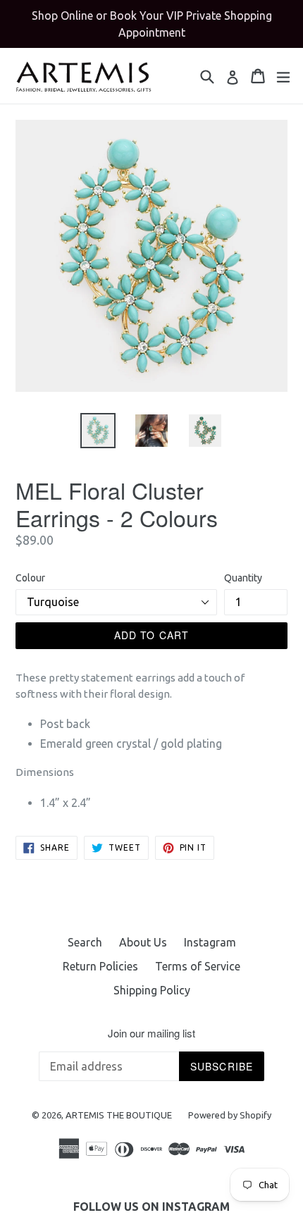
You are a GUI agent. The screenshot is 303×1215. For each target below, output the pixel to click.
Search (85, 942)
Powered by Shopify (229, 1115)
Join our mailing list (151, 1033)
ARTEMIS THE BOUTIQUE (120, 1115)
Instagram (210, 942)
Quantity (243, 578)
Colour (30, 578)
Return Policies (100, 966)
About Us (143, 942)
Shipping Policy (151, 990)
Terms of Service (197, 966)
